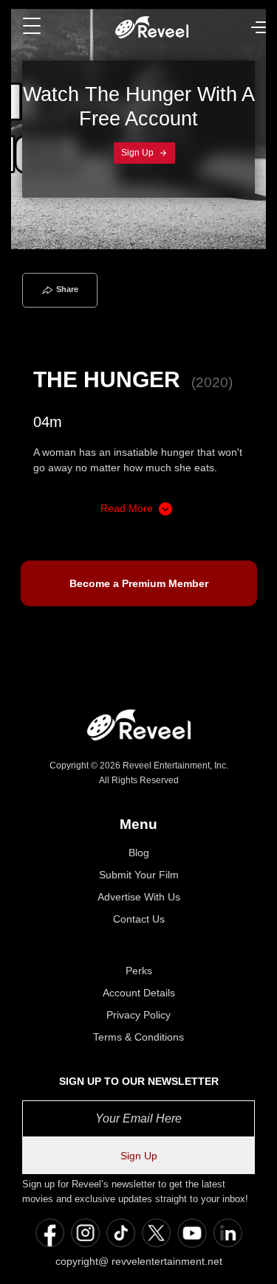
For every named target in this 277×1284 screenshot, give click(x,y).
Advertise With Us (139, 897)
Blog (139, 852)
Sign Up (138, 153)
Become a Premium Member (138, 583)
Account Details (139, 993)
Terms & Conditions (138, 1037)
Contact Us (139, 919)
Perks (139, 970)
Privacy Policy (138, 1015)
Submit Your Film (139, 875)
